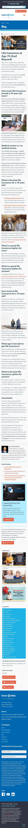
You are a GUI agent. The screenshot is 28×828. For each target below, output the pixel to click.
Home (2, 23)
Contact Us (4, 739)
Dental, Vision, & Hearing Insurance (12, 620)
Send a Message (10, 682)
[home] (7, 15)
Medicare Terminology (9, 650)
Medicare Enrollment (9, 642)
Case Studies (7, 616)
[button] (24, 15)
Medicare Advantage (9, 638)
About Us (3, 737)
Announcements (8, 610)
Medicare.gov (8, 814)
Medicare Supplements (10, 648)
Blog (2, 734)
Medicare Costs (8, 640)
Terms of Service (10, 806)
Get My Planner (8, 519)
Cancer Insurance (8, 614)
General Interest (8, 624)
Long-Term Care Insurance (10, 632)
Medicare (7, 636)
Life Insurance (8, 630)
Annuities (7, 612)
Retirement (7, 655)
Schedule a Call (22, 11)
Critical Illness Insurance (10, 618)
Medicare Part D (8, 644)
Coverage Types (5, 732)
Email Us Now (8, 543)
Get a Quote (9, 687)
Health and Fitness (9, 626)
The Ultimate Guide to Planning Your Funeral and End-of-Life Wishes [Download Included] (14, 477)
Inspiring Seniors (8, 628)
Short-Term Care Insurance (10, 657)
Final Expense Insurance (10, 622)
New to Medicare (8, 652)
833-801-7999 (9, 706)
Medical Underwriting (9, 634)
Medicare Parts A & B (9, 646)
